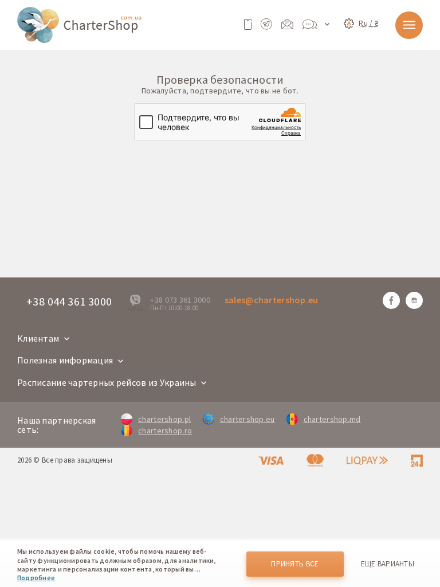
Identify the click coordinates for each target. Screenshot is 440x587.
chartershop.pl (164, 419)
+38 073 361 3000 (180, 299)
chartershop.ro (165, 430)
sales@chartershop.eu (272, 300)
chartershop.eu (247, 419)
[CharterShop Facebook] (391, 300)
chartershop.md (332, 419)
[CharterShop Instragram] (414, 300)
